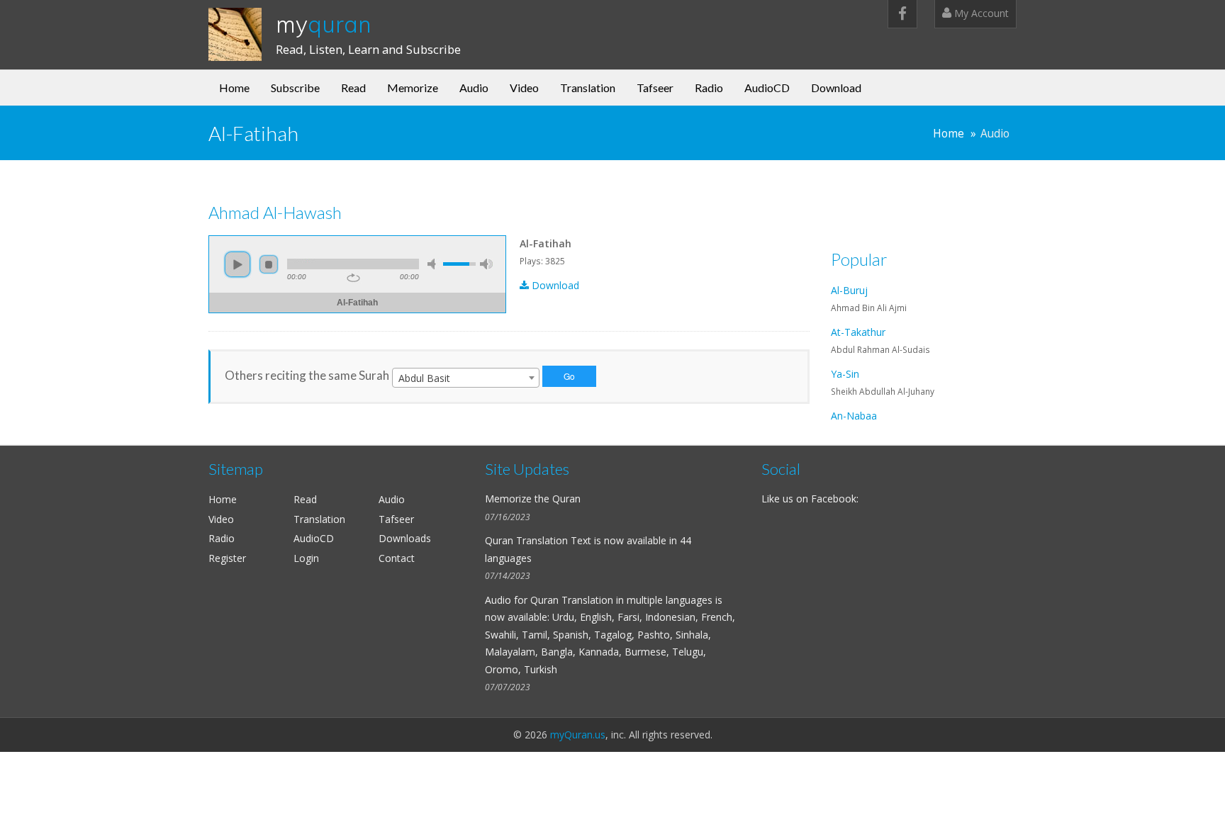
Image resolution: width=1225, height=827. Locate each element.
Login (306, 558)
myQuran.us (577, 734)
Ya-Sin (845, 374)
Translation (587, 87)
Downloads (405, 538)
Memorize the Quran (533, 498)
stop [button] (269, 264)
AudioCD (767, 87)
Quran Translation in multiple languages (621, 600)
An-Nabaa (854, 415)
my (323, 24)
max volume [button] (486, 264)
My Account (980, 13)
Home (234, 87)
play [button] (237, 264)
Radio (709, 87)
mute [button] (433, 264)
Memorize (412, 87)
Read (353, 87)
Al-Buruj (849, 290)
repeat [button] (353, 277)
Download (836, 87)
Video (524, 87)
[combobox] (465, 378)
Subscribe (295, 87)
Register (227, 558)
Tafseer (655, 87)
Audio (473, 87)
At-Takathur (858, 332)
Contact (397, 558)
